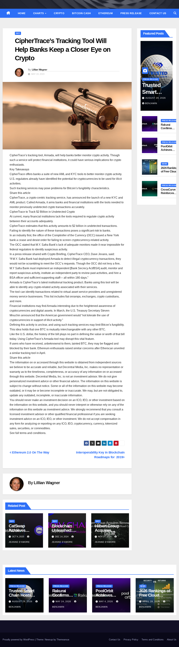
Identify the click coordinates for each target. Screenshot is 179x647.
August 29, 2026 (155, 98)
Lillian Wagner (39, 69)
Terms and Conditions (153, 639)
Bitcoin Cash (81, 13)
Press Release (131, 13)
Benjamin (151, 103)
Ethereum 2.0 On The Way (30, 452)
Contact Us (157, 13)
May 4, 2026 (106, 601)
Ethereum (105, 13)
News (164, 164)
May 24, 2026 (64, 601)
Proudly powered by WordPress (19, 639)
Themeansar (63, 639)
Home (22, 13)
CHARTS (39, 13)
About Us (171, 639)
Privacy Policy (131, 639)
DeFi (18, 33)
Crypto (59, 13)
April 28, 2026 (151, 601)
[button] (175, 13)
